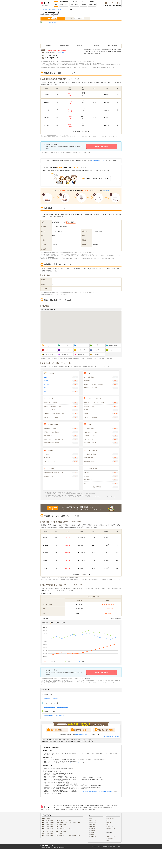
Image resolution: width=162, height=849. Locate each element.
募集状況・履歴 (64, 45)
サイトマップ (110, 820)
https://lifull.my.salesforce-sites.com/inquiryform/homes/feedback (97, 791)
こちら (94, 63)
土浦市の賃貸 (47, 698)
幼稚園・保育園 (81, 350)
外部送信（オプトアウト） (109, 846)
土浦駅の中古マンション (62, 707)
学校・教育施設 (65, 350)
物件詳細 (79, 45)
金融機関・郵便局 (113, 345)
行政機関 (97, 350)
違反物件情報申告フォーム (98, 160)
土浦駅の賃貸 (55, 698)
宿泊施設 (97, 354)
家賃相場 (109, 840)
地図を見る (61, 52)
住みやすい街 (92, 4)
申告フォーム (51, 65)
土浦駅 (53, 55)
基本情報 (48, 45)
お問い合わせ (110, 826)
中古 (66, 4)
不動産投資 (92, 830)
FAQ (108, 824)
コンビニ (81, 345)
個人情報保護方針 (96, 846)
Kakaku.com (47, 847)
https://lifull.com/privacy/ (72, 762)
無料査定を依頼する (101, 146)
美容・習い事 (81, 354)
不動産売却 (83, 4)
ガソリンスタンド (113, 350)
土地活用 (92, 832)
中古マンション (93, 822)
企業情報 (119, 846)
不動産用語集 (110, 838)
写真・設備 (95, 45)
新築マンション (93, 820)
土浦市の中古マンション (49, 707)
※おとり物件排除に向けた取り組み (111, 736)
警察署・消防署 (49, 354)
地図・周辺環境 (112, 45)
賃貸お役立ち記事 (111, 836)
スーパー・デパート (65, 345)
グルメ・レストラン (49, 345)
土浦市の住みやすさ (48, 715)
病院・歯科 (49, 350)
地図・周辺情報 (71, 222)
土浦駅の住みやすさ (59, 715)
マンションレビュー (51, 63)
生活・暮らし (65, 354)
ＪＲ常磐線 (48, 55)
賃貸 (56, 4)
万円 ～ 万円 (56, 50)
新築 (61, 4)
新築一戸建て (93, 824)
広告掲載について (111, 828)
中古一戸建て (93, 826)
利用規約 (109, 822)
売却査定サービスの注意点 (66, 152)
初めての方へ (110, 818)
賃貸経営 (92, 834)
